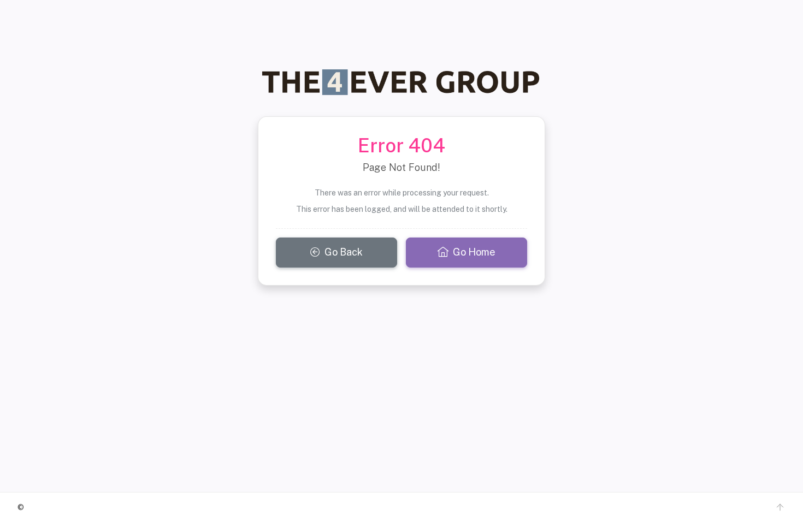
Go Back (343, 252)
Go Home (474, 252)
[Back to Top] (780, 507)
